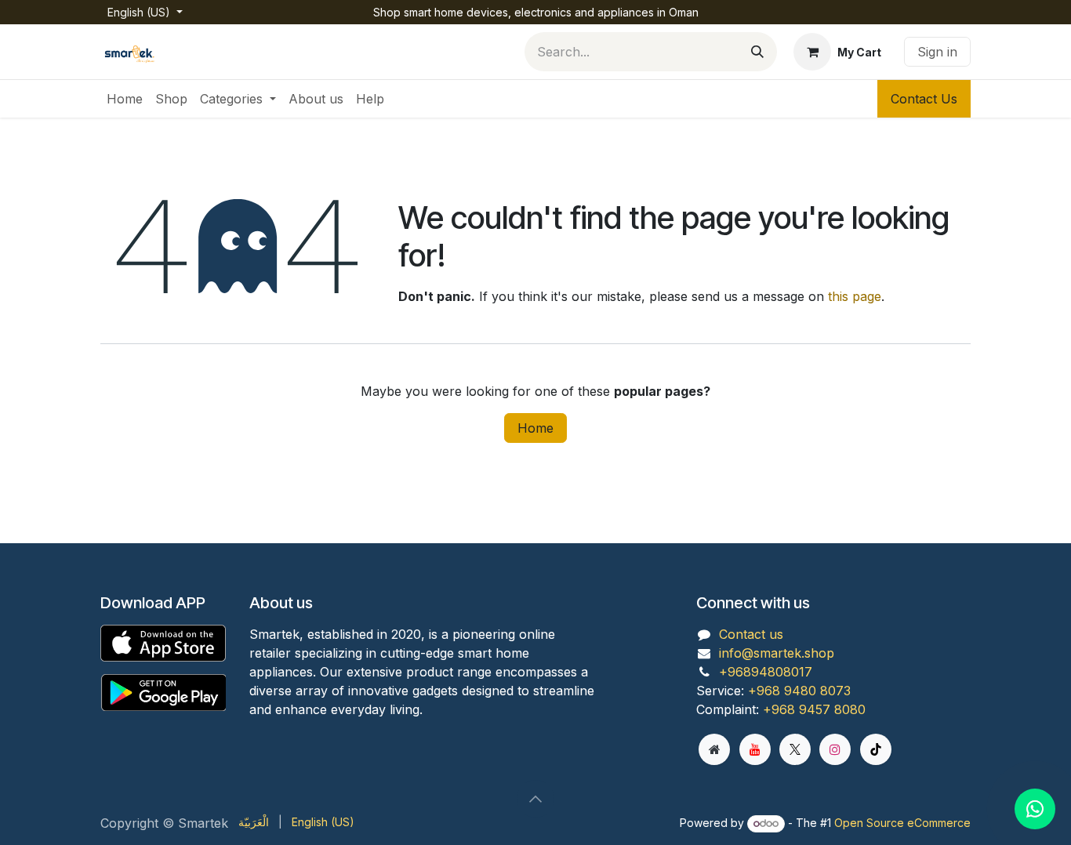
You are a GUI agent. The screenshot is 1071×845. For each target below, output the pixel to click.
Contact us (751, 634)
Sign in (937, 52)
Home (535, 428)
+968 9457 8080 (814, 709)
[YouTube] (755, 749)
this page (854, 296)
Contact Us (924, 99)
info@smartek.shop (776, 653)
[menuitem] (124, 98)
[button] (535, 799)
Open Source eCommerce (902, 822)
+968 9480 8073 (799, 690)
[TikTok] (875, 749)
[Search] (757, 51)
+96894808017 (765, 672)
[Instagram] (835, 749)
